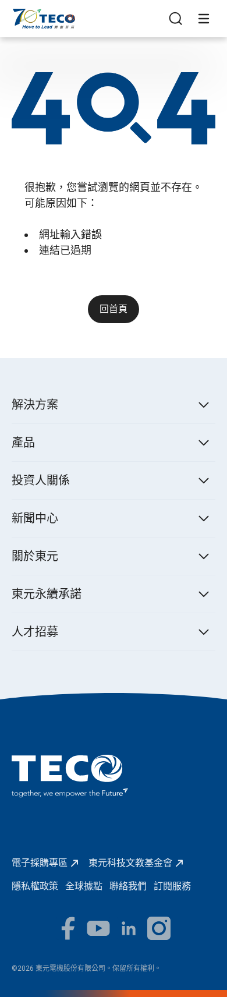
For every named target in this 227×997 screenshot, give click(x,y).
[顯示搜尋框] (175, 18)
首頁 (21, 14)
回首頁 (113, 308)
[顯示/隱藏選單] (203, 18)
